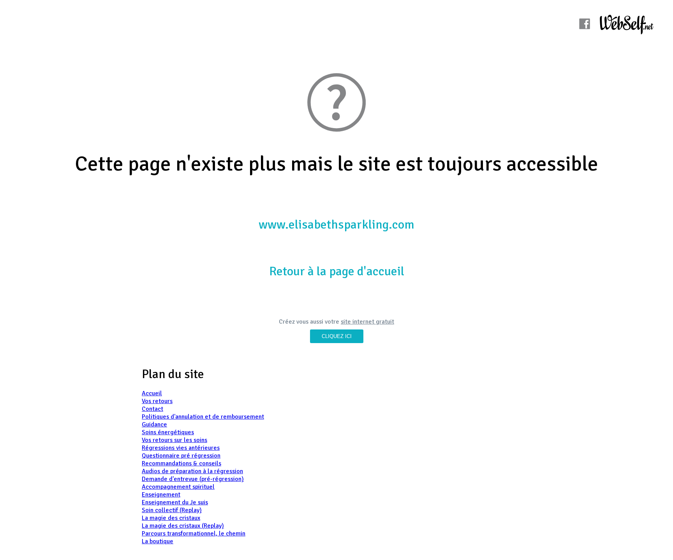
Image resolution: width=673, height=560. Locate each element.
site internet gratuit (367, 322)
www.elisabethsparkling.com (336, 224)
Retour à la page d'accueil (336, 271)
